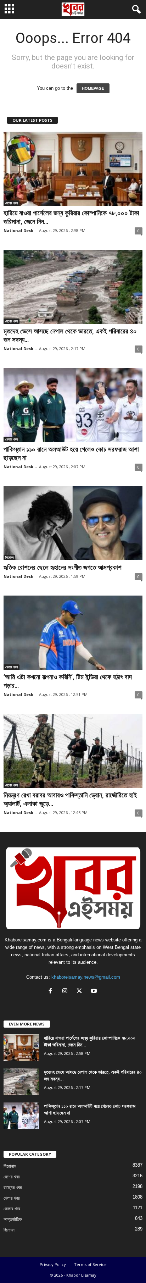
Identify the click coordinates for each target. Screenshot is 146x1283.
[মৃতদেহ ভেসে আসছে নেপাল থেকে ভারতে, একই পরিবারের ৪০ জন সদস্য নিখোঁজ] (73, 287)
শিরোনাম (10, 1166)
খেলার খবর (11, 439)
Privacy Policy (53, 1264)
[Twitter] (81, 991)
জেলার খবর (12, 1208)
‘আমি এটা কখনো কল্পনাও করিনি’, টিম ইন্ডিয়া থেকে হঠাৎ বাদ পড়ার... (68, 681)
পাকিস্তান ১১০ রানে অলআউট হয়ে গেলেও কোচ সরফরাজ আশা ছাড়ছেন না (71, 453)
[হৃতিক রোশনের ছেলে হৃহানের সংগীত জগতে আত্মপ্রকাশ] (73, 523)
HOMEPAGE (93, 88)
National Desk (18, 230)
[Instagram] (66, 991)
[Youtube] (94, 991)
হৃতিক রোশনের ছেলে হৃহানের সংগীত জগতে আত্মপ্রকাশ (63, 567)
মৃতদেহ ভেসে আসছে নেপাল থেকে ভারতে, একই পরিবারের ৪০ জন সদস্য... (70, 335)
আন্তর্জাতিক (13, 1219)
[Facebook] (52, 991)
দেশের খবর (11, 202)
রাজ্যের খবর (13, 1187)
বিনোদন (9, 557)
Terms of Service (90, 1264)
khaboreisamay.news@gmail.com (85, 977)
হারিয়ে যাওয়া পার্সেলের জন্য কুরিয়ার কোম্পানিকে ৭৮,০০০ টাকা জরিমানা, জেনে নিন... (71, 217)
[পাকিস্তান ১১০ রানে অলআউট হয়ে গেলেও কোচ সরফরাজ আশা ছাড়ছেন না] (73, 405)
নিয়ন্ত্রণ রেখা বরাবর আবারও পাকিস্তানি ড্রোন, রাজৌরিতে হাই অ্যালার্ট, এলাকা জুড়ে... (70, 799)
